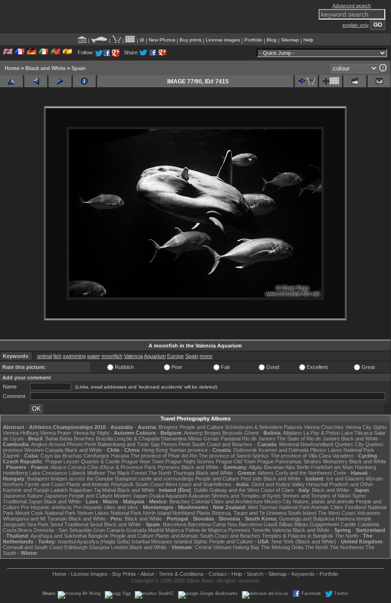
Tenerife (261, 530)
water (93, 356)
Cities (337, 507)
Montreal (289, 444)
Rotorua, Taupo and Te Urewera (249, 513)
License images (223, 39)
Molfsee (96, 473)
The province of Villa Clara (301, 456)
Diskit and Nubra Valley (278, 484)
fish (57, 356)
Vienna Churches (324, 427)
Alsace (58, 467)
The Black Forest (127, 473)
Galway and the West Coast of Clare (252, 490)
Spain (78, 68)
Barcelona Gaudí (258, 524)
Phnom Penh (175, 444)
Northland (183, 513)
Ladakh (59, 490)
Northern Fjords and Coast (34, 484)
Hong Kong (155, 450)
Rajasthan (80, 490)
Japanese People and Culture (78, 496)
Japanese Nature (23, 496)
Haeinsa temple (353, 518)
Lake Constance (48, 473)
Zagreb (11, 456)
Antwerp (193, 433)
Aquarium (155, 356)
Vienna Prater (55, 433)
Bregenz (168, 427)
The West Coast (336, 513)
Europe (175, 356)
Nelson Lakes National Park (109, 513)
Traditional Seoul (83, 524)
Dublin (201, 490)
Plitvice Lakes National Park (342, 450)
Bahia (51, 438)
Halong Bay (246, 547)
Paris (150, 467)
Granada (136, 530)
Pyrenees (169, 467)
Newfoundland (317, 444)
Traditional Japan (22, 501)
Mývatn (374, 478)
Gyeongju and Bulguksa (306, 518)
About (147, 574)
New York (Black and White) (303, 541)
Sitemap (290, 39)
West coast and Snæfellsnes (198, 484)
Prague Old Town (236, 461)
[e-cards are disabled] (379, 81)
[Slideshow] (354, 81)
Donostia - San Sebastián (62, 530)
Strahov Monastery (325, 461)
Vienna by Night (91, 433)
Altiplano (292, 433)
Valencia (133, 356)
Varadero (342, 456)
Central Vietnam (213, 547)
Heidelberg (15, 473)
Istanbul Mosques (151, 541)
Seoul (56, 524)
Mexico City (277, 501)
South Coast (149, 484)
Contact (218, 574)
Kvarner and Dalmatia (284, 450)
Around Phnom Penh (72, 444)
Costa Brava (17, 530)
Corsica (77, 467)
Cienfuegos (96, 456)
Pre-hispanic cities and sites (105, 507)
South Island (302, 513)
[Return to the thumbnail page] (11, 81)
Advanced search (351, 5)
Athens (266, 473)
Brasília (104, 438)
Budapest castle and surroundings (154, 478)
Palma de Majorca (206, 530)
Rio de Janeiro (258, 438)
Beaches (180, 501)
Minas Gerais (203, 438)
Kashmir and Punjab (26, 490)
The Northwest (347, 547)
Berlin (303, 467)
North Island (157, 513)
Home (12, 68)
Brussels (232, 433)
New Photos (162, 39)
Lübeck (77, 473)
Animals (320, 507)
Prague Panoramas (279, 461)
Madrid (156, 530)
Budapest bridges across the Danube (70, 478)
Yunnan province (188, 450)
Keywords (303, 574)
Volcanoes (369, 513)
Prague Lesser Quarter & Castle (82, 461)
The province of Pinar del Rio (163, 456)
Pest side (251, 478)
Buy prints (190, 39)
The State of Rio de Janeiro (308, 438)
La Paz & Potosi (321, 433)
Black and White (45, 68)
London (119, 547)
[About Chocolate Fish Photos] (99, 39)
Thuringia (183, 473)
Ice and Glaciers (345, 478)
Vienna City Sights (366, 427)
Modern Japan (130, 496)
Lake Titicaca (356, 433)
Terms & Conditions (181, 574)
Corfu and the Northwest (303, 473)
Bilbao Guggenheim (316, 524)
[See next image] (60, 81)
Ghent (251, 433)
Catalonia (368, 524)
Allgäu (255, 467)
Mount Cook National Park (45, 513)
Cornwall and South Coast (33, 547)
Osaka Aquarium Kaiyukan (179, 496)
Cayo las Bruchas (61, 456)
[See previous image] (35, 81)
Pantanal (231, 438)
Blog (272, 39)
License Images (89, 574)
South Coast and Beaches (222, 444)
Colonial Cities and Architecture (227, 501)
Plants (203, 513)
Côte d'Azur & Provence (115, 467)
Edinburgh (76, 547)
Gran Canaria (109, 530)
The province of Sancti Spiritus (234, 456)
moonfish (111, 356)
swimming (74, 356)
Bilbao (286, 524)
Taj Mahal (105, 490)
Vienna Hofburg (21, 433)
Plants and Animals (88, 484)
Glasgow (99, 547)
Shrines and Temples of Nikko (316, 496)
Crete (339, 473)
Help (308, 39)
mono (206, 356)
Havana (120, 456)
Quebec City (349, 444)
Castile (348, 524)
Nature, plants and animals (323, 501)
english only (355, 25)
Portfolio (253, 39)
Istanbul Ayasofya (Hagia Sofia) (94, 541)
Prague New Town (142, 461)
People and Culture (201, 427)
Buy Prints (124, 574)
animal (44, 356)
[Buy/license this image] (306, 81)
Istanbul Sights (191, 541)
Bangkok (98, 536)
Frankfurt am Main (332, 467)
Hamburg (365, 467)
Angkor (39, 444)
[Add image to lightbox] (330, 81)
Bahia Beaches (77, 438)
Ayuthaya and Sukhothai (58, 536)
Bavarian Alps (279, 467)
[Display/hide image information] (84, 81)
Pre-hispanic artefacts (46, 507)
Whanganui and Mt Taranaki (35, 518)
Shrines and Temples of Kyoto (246, 496)
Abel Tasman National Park (279, 507)
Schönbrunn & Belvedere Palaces (263, 427)
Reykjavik (122, 484)
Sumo (359, 496)
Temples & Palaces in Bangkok (297, 536)
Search (255, 574)
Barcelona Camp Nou (212, 524)
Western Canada (43, 450)
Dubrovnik (245, 450)
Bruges (212, 433)
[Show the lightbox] (130, 39)
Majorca (174, 530)
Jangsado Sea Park (26, 524)
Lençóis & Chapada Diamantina (150, 438)
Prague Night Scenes (189, 461)
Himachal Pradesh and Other (339, 484)
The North (159, 473)
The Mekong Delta (282, 547)
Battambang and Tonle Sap (129, 444)
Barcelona (174, 524)
